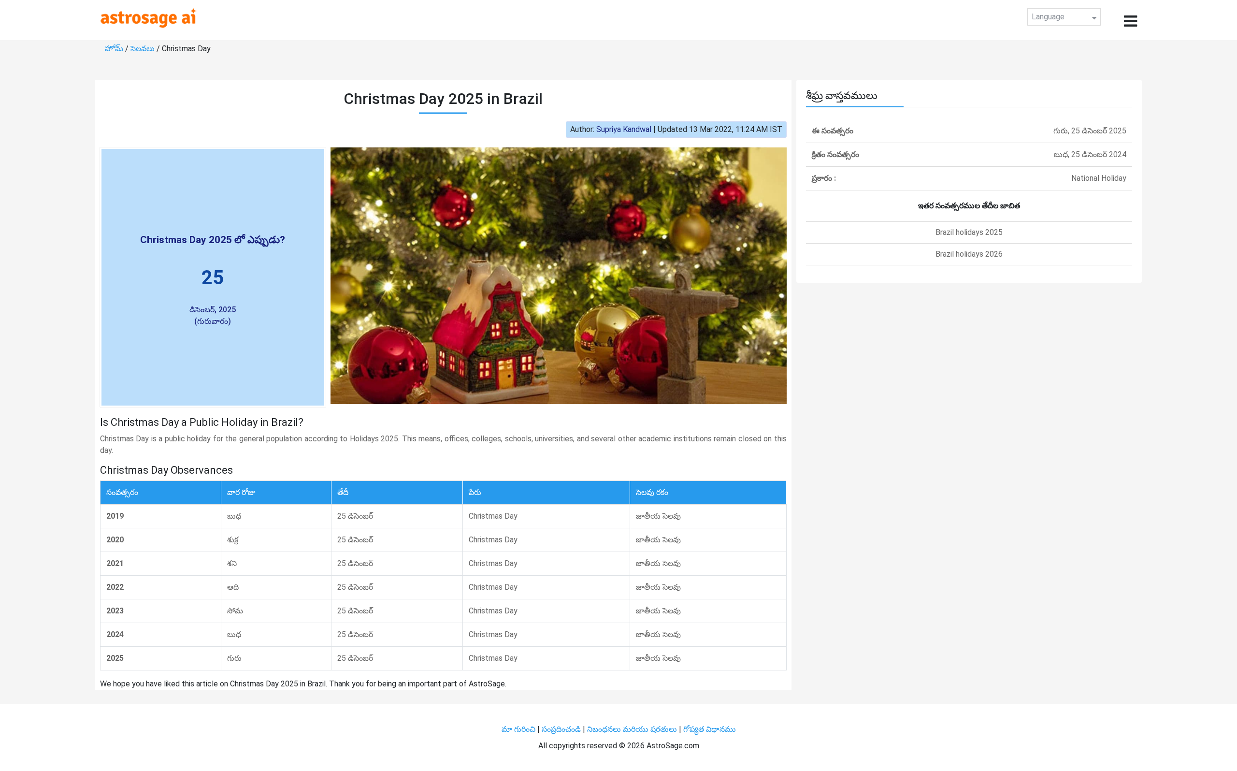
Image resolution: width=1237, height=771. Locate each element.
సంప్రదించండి (562, 729)
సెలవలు (143, 48)
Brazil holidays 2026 (969, 254)
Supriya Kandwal (623, 129)
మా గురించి (519, 729)
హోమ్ (115, 48)
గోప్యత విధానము (709, 729)
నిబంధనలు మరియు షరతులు (633, 729)
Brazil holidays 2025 (969, 232)
